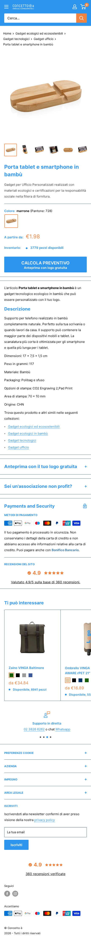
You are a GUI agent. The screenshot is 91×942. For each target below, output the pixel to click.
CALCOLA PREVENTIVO (45, 265)
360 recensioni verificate (45, 874)
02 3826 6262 (32, 729)
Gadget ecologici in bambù (28, 433)
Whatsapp (61, 729)
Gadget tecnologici (16, 39)
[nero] (18, 675)
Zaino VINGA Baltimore (26, 668)
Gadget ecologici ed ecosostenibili (39, 33)
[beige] (68, 680)
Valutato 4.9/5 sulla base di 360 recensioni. (45, 582)
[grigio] (24, 675)
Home (7, 33)
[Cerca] (81, 18)
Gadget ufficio (43, 39)
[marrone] (11, 221)
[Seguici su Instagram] (15, 894)
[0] (83, 6)
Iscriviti (16, 845)
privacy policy (44, 820)
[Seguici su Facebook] (7, 894)
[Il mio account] (75, 6)
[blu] (30, 675)
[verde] (11, 675)
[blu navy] (80, 680)
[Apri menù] (6, 6)
